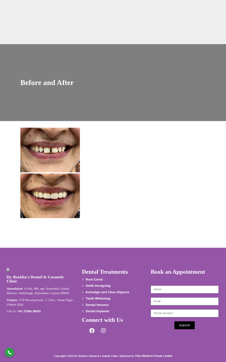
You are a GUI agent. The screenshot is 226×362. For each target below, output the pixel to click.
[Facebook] (92, 330)
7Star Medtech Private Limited (153, 356)
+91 (29, 311)
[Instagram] (103, 330)
